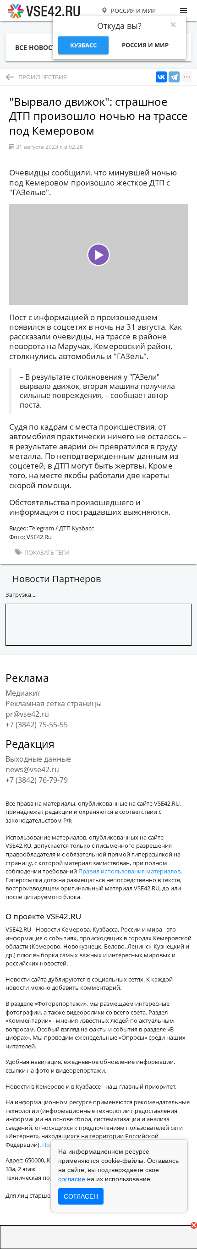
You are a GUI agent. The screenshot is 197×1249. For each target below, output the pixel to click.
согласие (71, 1179)
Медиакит (22, 693)
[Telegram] (174, 77)
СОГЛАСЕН (81, 1196)
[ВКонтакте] (161, 77)
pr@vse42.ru (27, 714)
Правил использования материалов (129, 871)
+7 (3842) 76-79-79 (36, 780)
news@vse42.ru (32, 769)
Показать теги (46, 552)
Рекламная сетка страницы (53, 703)
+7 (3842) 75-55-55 (36, 725)
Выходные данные (38, 759)
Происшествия (42, 77)
